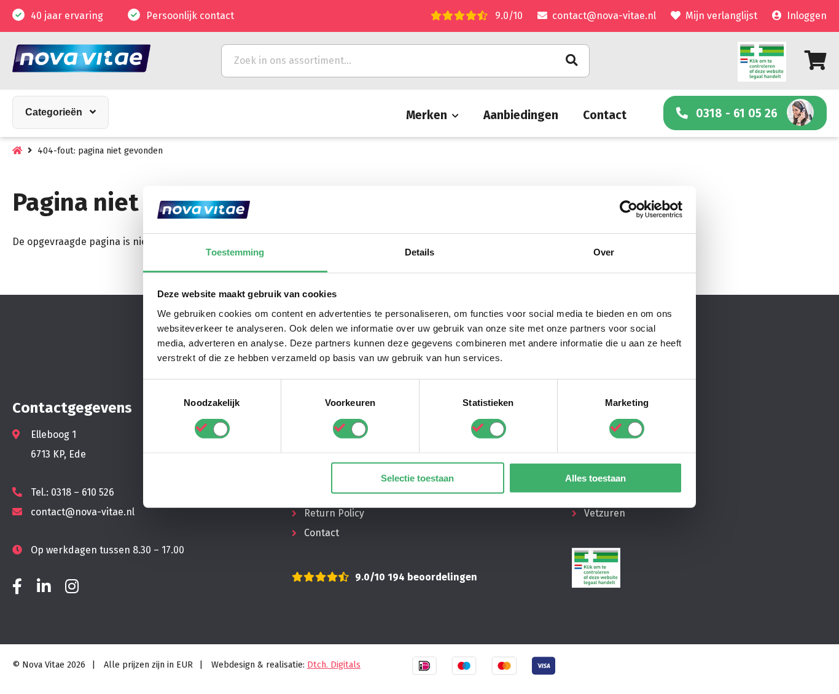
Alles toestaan (595, 477)
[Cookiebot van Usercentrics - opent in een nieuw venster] (628, 209)
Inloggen (807, 15)
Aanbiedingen (520, 115)
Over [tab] (603, 252)
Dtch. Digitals (334, 665)
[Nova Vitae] (98, 58)
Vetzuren (604, 513)
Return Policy (334, 513)
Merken (426, 115)
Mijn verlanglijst (721, 15)
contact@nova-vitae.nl (604, 15)
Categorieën (53, 112)
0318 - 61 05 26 (737, 113)
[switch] (350, 429)
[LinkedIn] (43, 586)
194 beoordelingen (431, 577)
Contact (604, 115)
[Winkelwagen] (816, 60)
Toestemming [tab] (235, 252)
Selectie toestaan (417, 477)
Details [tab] (420, 252)
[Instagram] (72, 586)
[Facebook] (17, 586)
